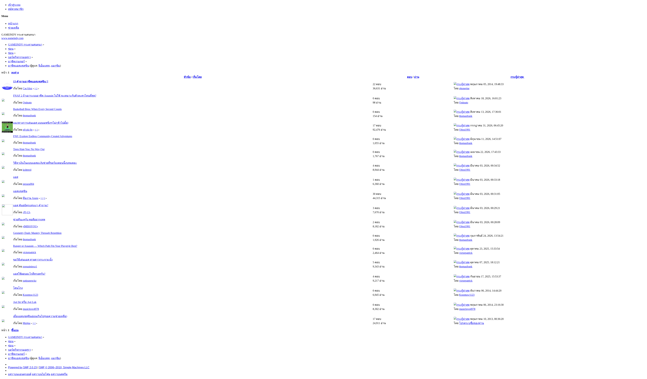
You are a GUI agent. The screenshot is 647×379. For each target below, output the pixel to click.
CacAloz (27, 88)
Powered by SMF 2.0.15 (22, 367)
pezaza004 (28, 184)
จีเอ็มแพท (44, 65)
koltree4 (27, 169)
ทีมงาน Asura (30, 198)
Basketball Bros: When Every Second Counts (37, 109)
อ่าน (416, 76)
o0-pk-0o (28, 129)
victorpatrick (29, 252)
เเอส (15, 177)
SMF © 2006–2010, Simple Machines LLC (64, 367)
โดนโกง (18, 287)
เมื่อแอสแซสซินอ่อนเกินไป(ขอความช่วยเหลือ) (40, 316)
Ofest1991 (464, 129)
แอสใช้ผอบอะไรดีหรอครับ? (29, 273)
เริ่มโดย (197, 76)
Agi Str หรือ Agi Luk (24, 302)
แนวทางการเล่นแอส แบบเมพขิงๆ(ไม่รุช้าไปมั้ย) (40, 122)
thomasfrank (29, 115)
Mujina (26, 323)
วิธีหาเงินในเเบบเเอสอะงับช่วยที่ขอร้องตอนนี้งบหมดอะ (45, 162)
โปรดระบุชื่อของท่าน (471, 323)
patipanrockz (29, 280)
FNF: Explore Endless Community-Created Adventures (42, 136)
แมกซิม (55, 65)
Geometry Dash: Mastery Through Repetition (37, 233)
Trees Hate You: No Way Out (28, 149)
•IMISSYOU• (30, 226)
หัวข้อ (187, 76)
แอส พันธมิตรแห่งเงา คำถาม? (30, 205)
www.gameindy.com (12, 38)
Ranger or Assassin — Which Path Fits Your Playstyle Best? (45, 246)
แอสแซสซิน (20, 191)
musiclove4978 (31, 309)
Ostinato (27, 102)
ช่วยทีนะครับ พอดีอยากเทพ (29, 219)
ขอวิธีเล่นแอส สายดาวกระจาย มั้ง (33, 259)
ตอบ (409, 76)
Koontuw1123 (30, 294)
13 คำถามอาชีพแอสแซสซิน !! (30, 81)
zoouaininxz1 (30, 266)
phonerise (464, 88)
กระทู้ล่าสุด (517, 76)
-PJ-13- (26, 212)
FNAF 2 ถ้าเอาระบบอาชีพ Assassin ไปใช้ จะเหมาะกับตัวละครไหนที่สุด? (54, 95)
